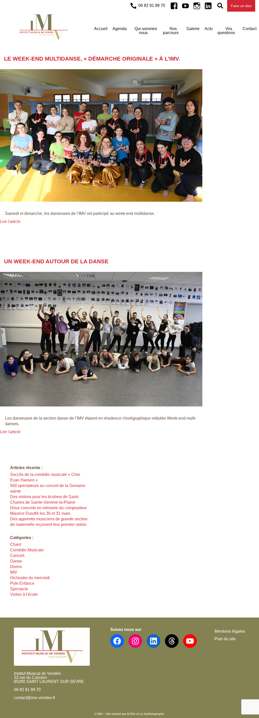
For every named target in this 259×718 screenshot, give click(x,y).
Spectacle (19, 589)
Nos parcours (171, 31)
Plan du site (225, 639)
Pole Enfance (22, 583)
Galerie (193, 29)
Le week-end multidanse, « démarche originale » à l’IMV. (92, 59)
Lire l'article (10, 221)
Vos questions (226, 31)
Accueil (100, 29)
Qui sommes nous (146, 31)
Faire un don (241, 6)
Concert (17, 555)
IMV (13, 572)
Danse (16, 561)
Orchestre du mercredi (30, 578)
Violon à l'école (24, 594)
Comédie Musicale (27, 550)
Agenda (120, 29)
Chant (15, 544)
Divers (16, 567)
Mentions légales (229, 631)
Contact (249, 29)
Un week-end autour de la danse (56, 261)
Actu (209, 29)
